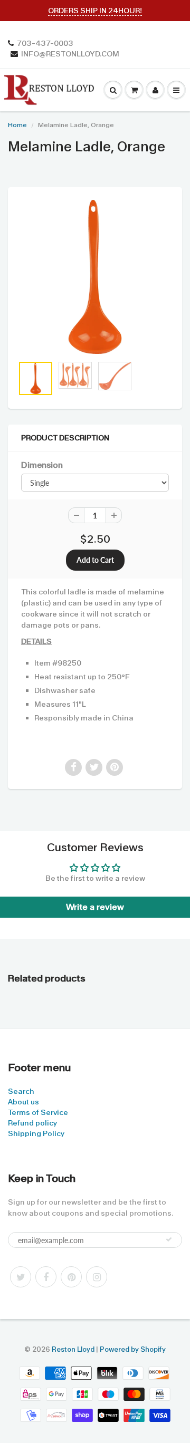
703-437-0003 (45, 43)
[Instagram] (96, 1276)
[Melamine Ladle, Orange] (95, 277)
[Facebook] (45, 1276)
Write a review (95, 906)
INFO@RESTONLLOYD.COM (70, 54)
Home (17, 125)
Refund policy (32, 1123)
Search (21, 1091)
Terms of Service (38, 1112)
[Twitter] (20, 1276)
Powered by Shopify (133, 1349)
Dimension (42, 465)
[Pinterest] (71, 1276)
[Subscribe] (169, 1239)
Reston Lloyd (73, 1349)
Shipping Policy (36, 1133)
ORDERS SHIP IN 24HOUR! (95, 10)
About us (23, 1102)
